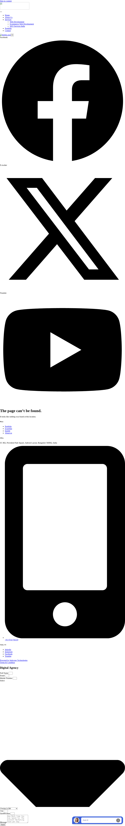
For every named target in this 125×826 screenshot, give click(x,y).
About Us (8, 17)
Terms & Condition (7, 663)
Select (2, 681)
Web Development (17, 22)
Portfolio (8, 28)
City (2, 811)
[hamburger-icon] (1, 11)
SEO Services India (17, 26)
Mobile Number (6, 678)
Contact (8, 31)
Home (7, 15)
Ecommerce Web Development (22, 24)
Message (3, 822)
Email (2, 676)
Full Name (4, 673)
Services (8, 20)
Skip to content (6, 1)
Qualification (5, 813)
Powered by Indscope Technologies (13, 660)
